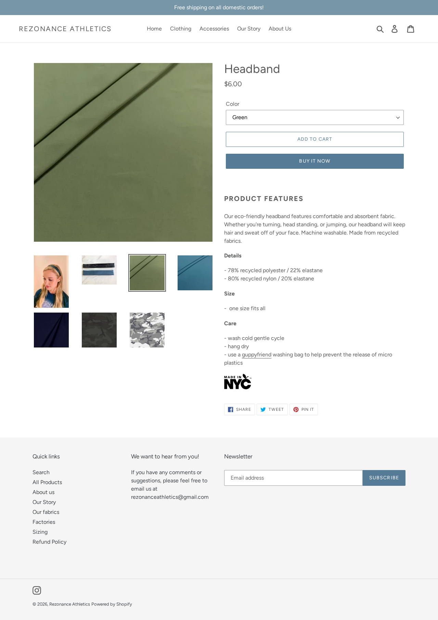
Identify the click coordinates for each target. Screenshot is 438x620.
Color (232, 104)
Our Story (44, 502)
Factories (44, 522)
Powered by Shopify (111, 604)
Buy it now (314, 161)
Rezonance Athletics (65, 29)
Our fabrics (46, 512)
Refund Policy (49, 542)
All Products (47, 482)
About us (43, 492)
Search (41, 472)
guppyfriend (256, 354)
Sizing (40, 532)
